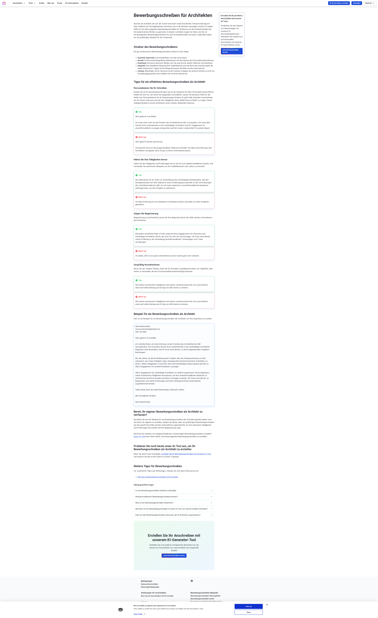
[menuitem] (19, 3)
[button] (174, 490)
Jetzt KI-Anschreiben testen (174, 555)
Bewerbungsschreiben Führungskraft (205, 596)
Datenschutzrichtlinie (149, 584)
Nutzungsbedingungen (150, 587)
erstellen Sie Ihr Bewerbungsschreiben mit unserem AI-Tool (186, 454)
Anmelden (356, 3)
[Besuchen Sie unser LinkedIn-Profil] (214, 581)
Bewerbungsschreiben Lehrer (202, 599)
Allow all (249, 606)
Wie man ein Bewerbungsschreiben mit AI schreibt (158, 477)
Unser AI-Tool (139, 436)
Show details (138, 614)
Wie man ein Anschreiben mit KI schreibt (157, 596)
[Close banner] (267, 604)
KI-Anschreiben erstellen (339, 3)
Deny (248, 612)
